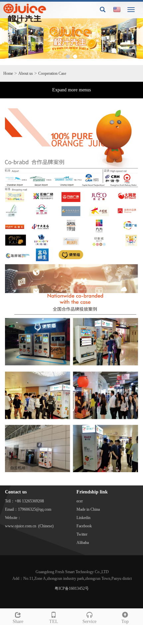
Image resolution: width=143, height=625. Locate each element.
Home (8, 73)
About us (25, 73)
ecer (79, 501)
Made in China (88, 509)
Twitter (81, 534)
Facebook (84, 526)
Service (89, 621)
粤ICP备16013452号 (72, 588)
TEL (53, 621)
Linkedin (83, 517)
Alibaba (82, 542)
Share (18, 621)
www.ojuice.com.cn (20, 526)
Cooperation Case (52, 73)
